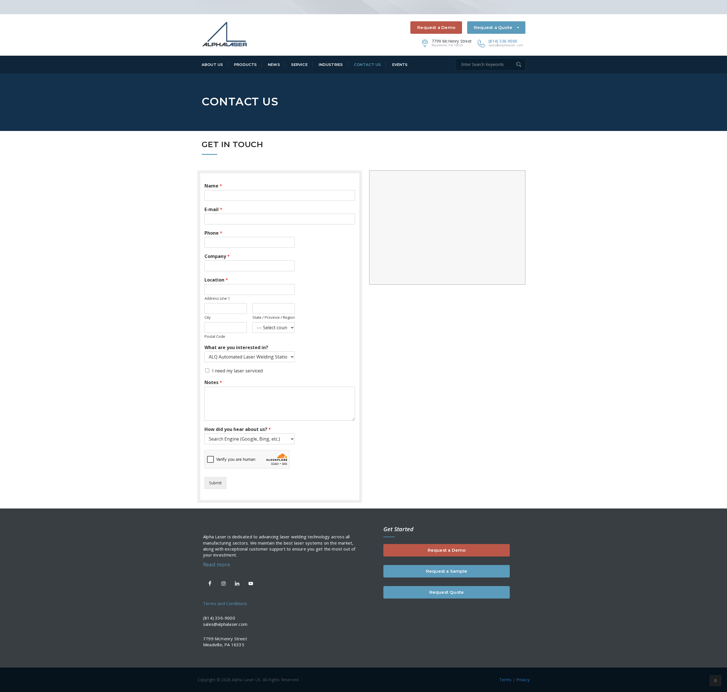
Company (217, 256)
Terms (505, 679)
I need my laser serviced (237, 371)
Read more (216, 564)
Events (400, 64)
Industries (331, 64)
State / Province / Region (273, 317)
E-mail (213, 209)
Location (216, 280)
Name (213, 186)
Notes (213, 382)
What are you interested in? (236, 348)
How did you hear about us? (237, 429)
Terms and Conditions (225, 603)
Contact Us (367, 64)
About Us (212, 64)
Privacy (523, 679)
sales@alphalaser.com (505, 45)
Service (299, 64)
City (207, 317)
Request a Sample (446, 571)
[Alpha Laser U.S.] (224, 33)
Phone (213, 233)
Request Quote (446, 592)
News (274, 64)
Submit (215, 482)
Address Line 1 (217, 298)
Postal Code (214, 336)
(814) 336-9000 (502, 41)
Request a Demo (436, 27)
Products (245, 64)
